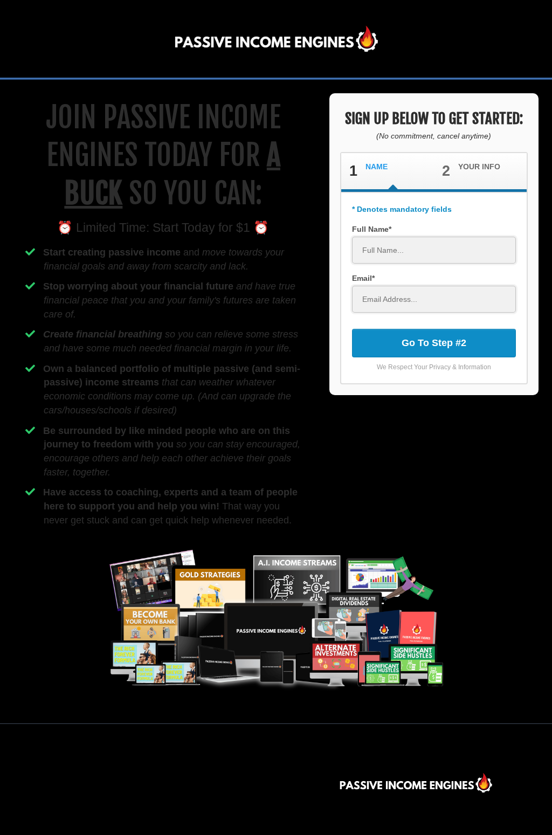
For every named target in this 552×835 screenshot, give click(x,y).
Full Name (370, 229)
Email (362, 278)
